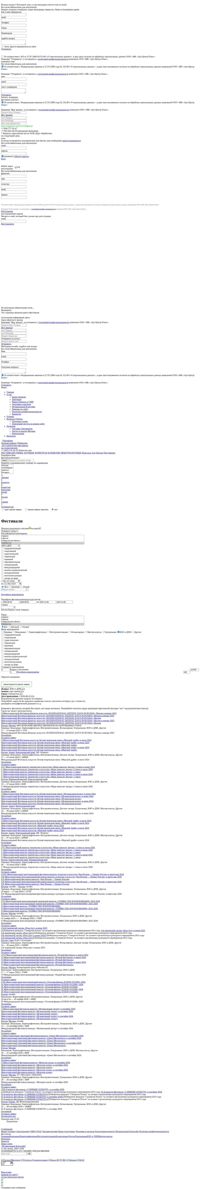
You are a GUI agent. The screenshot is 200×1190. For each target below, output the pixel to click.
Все (6, 587)
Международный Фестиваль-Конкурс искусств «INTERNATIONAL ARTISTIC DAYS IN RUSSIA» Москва (51, 718)
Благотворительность (105, 1131)
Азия (16, 533)
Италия (4, 886)
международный (12, 567)
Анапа (12, 752)
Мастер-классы (105, 1136)
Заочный (15, 587)
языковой (8, 559)
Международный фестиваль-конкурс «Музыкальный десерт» (29, 1014)
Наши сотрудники (66, 1131)
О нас (9, 394)
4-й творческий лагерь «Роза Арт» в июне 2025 (123, 930)
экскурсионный (11, 573)
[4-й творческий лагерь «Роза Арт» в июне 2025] (24, 928)
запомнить (9, 156)
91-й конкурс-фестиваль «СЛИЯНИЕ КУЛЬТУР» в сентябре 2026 (131, 1092)
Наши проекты (19, 397)
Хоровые (5, 1136)
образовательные (12, 562)
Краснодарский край (25, 752)
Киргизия (5, 490)
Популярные (109, 453)
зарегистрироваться (71, 141)
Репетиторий (18, 433)
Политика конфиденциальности (27, 411)
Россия (4, 497)
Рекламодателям (50, 1131)
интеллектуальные (13, 575)
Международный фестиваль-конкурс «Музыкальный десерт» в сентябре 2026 (37, 1011)
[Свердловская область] (42, 541)
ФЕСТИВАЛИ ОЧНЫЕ (12, 453)
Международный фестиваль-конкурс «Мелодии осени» (27, 1067)
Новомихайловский (18, 779)
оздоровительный (12, 548)
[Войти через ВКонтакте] (17, 166)
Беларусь (5, 482)
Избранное (22, 443)
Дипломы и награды (21, 404)
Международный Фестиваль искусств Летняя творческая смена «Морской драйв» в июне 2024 (45, 742)
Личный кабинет (9, 443)
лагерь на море (11, 578)
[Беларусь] (7, 472)
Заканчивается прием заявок (16, 684)
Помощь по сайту (20, 409)
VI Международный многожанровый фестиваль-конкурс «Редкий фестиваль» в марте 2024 (43, 957)
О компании (7, 1129)
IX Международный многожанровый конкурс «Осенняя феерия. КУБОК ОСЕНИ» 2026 (42, 984)
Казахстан (5, 487)
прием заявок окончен (37, 509)
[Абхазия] (7, 465)
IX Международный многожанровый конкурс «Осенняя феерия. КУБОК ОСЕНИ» (39, 987)
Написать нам (25, 450)
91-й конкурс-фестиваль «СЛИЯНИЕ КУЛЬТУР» (24, 1094)
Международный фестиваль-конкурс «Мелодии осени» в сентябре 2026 (34, 1065)
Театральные (81, 1136)
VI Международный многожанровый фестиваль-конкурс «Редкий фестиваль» (37, 960)
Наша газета (6, 1144)
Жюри (4, 1131)
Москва (12, 725)
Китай (4, 492)
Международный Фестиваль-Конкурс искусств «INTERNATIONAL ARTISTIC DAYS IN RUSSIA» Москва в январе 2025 (57, 716)
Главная (10, 392)
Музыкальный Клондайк (23, 407)
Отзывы (10, 416)
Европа (10, 533)
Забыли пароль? (21, 156)
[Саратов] (42, 538)
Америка (23, 533)
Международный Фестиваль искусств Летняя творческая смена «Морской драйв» (39, 745)
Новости (5, 1141)
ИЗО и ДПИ (92, 1136)
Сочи (11, 940)
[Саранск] (42, 536)
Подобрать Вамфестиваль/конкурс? (10, 456)
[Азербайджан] (7, 468)
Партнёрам (7, 440)
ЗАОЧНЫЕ (29, 453)
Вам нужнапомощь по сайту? (9, 1173)
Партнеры (16, 399)
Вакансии (16, 414)
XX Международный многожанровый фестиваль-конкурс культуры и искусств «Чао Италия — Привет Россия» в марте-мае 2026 (61, 877)
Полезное (11, 426)
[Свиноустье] (42, 543)
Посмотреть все (8, 1116)
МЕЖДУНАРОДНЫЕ (71, 453)
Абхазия (5, 477)
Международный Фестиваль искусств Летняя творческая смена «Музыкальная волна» (41, 799)
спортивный (10, 551)
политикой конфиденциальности (53, 59)
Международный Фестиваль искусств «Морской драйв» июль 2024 (32, 825)
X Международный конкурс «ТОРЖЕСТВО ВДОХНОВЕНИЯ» (31, 906)
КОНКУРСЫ (41, 453)
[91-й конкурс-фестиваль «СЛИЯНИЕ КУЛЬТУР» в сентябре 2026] (32, 1089)
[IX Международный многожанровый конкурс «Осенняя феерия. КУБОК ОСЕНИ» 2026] (43, 982)
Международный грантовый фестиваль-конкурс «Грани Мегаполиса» (33, 1040)
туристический (11, 554)
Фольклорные (61, 1136)
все (55, 509)
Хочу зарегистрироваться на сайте (20, 46)
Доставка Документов (22, 429)
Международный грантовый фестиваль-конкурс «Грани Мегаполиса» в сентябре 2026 (41, 1038)
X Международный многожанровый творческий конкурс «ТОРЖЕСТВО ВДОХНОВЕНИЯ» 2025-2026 (49, 904)
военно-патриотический (15, 570)
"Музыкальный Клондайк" (13, 1146)
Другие (71, 1136)
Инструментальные (46, 1136)
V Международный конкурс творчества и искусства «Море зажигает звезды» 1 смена (41, 772)
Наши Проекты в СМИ (22, 402)
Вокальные (14, 1136)
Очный (26, 587)
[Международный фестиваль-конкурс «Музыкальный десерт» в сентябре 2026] (38, 1009)
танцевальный (11, 565)
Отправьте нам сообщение (13, 1187)
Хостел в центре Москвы (23, 431)
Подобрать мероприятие (12, 594)
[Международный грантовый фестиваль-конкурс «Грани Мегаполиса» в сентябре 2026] (42, 1036)
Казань (12, 1102)
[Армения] (7, 470)
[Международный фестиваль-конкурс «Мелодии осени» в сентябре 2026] (35, 1062)
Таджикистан (7, 507)
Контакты (11, 436)
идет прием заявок (13, 509)
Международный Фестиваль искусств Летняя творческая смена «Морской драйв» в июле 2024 (45, 823)
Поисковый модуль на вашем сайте (28, 424)
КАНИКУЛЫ (54, 453)
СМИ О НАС (36, 1131)
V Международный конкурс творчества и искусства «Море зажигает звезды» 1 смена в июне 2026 (47, 850)
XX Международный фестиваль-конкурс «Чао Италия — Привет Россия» (35, 879)
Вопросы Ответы (15, 419)
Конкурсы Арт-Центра (92, 453)
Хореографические (28, 1136)
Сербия (4, 502)
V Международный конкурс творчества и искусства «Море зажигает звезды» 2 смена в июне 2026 (47, 769)
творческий (9, 556)
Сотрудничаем (22, 1131)
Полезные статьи (20, 421)
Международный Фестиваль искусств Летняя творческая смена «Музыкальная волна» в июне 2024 (47, 796)
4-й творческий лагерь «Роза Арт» (17, 933)
